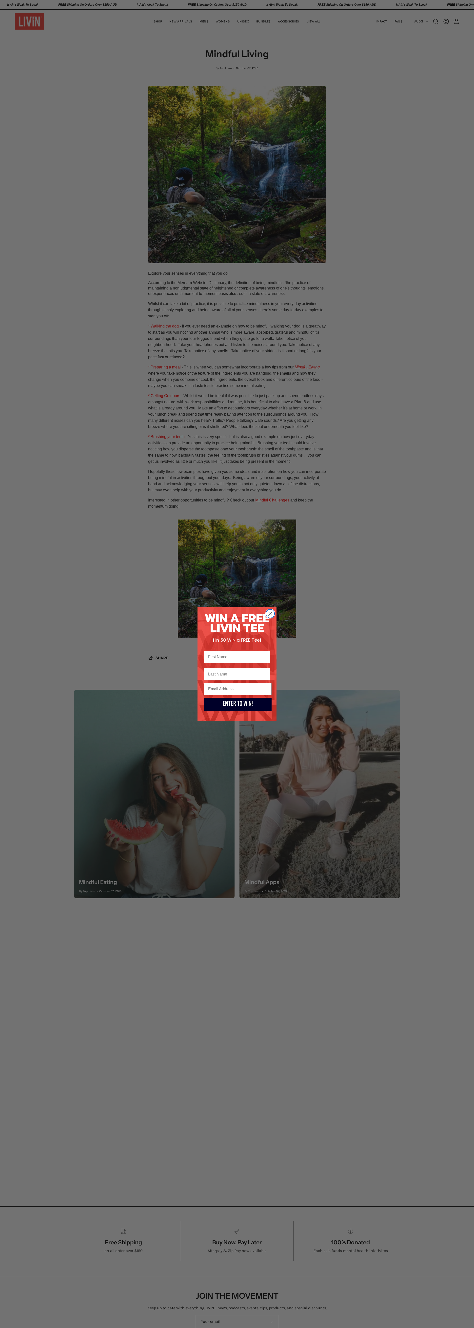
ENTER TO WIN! (238, 704)
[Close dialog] (270, 613)
